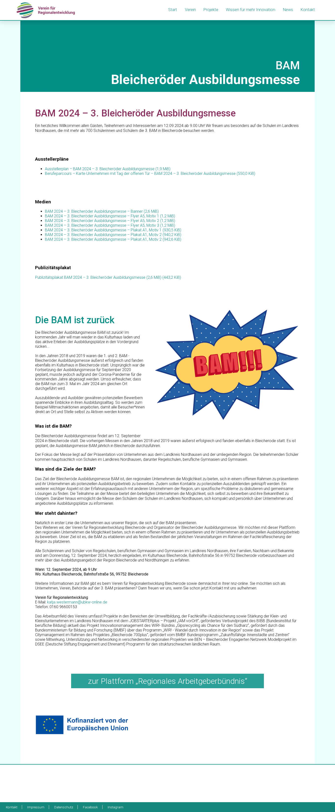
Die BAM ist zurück (75, 319)
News (288, 9)
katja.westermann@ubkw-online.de (77, 602)
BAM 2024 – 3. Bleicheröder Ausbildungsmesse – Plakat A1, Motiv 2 (113, 234)
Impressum (35, 807)
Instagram (115, 807)
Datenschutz (63, 807)
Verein (190, 9)
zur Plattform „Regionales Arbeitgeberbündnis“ (167, 681)
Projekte (211, 9)
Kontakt (308, 9)
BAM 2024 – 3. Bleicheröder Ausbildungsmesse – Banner (102, 211)
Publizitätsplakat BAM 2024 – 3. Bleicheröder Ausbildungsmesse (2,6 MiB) (108, 277)
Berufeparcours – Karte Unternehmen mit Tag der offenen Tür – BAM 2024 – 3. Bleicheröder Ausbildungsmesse (150, 173)
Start (172, 9)
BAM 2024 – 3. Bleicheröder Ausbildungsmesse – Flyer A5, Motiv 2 (110, 220)
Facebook (90, 807)
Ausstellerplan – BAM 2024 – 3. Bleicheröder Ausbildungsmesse (107, 169)
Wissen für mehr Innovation (250, 9)
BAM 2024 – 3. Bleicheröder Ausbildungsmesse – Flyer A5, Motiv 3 (110, 225)
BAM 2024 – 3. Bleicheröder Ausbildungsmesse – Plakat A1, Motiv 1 (113, 230)
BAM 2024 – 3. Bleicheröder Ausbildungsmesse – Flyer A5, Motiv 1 (110, 216)
